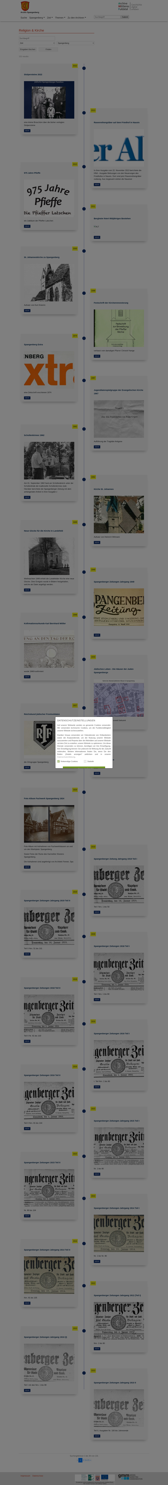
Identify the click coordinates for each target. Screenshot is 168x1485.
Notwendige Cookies (69, 761)
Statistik (90, 761)
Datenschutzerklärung (66, 757)
